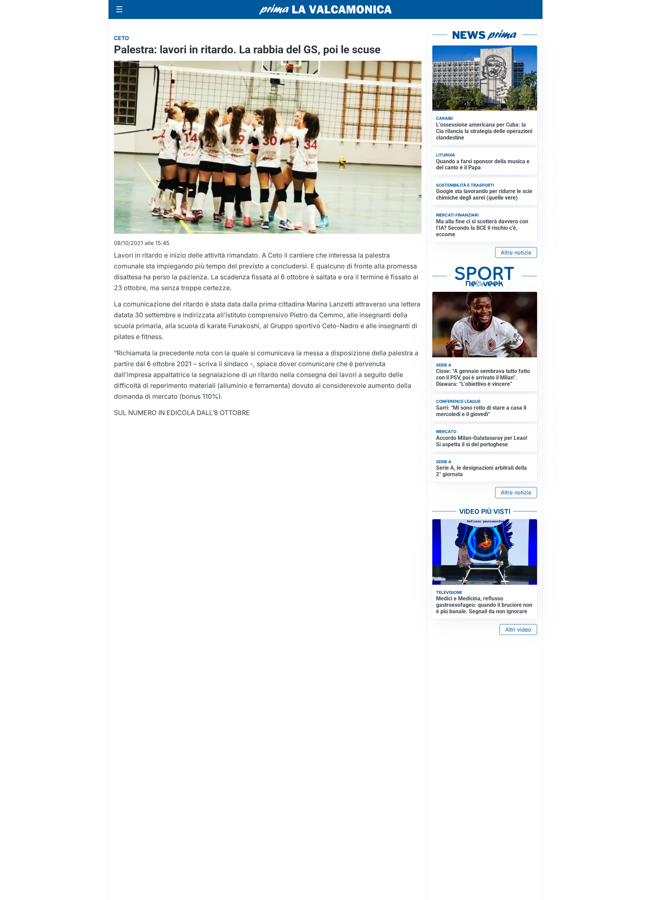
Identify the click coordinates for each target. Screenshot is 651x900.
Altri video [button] (518, 629)
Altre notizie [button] (516, 252)
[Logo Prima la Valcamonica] (325, 9)
